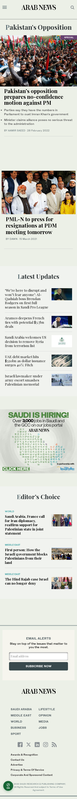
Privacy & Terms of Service (27, 769)
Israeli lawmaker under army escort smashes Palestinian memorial (24, 380)
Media (43, 721)
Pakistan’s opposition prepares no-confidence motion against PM (33, 96)
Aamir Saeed (16, 130)
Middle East (12, 544)
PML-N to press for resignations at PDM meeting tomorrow (31, 225)
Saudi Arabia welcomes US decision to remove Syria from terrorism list (25, 341)
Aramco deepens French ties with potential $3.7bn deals (24, 322)
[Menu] (4, 7)
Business (18, 727)
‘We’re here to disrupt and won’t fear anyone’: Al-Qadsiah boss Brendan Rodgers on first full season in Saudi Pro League (26, 298)
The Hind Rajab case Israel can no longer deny (26, 581)
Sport (16, 733)
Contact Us (17, 759)
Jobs (43, 727)
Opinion (45, 715)
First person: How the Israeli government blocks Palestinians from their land (26, 556)
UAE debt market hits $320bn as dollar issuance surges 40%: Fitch (25, 360)
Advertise (17, 764)
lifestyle (47, 709)
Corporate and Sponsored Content (32, 774)
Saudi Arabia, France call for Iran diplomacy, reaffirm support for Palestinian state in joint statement (25, 524)
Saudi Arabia (21, 709)
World (9, 511)
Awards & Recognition (24, 754)
